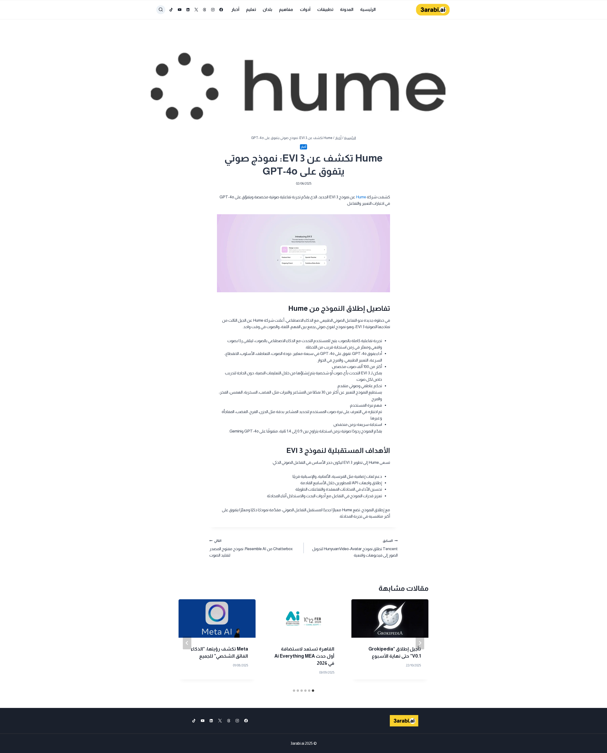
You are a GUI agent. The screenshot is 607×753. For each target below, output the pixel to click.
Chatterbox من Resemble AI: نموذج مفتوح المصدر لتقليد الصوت (251, 548)
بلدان (267, 9)
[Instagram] (213, 10)
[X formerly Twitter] (196, 10)
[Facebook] (221, 10)
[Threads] (204, 10)
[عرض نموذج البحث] (160, 9)
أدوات (305, 9)
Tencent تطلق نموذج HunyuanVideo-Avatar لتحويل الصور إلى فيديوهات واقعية (355, 548)
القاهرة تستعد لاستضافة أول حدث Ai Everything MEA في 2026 (304, 656)
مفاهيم (286, 9)
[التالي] (187, 643)
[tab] (313, 690)
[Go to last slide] (420, 643)
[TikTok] (171, 10)
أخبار (235, 9)
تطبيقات (325, 9)
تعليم (251, 9)
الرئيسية (368, 9)
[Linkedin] (188, 10)
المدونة (346, 9)
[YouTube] (179, 10)
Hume (360, 197)
